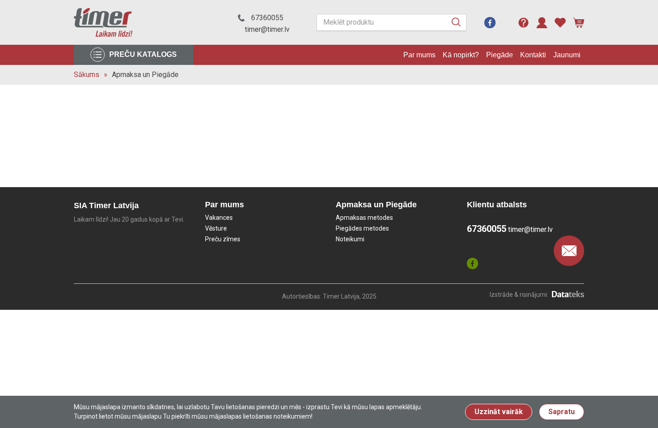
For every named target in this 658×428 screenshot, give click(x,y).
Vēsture (216, 228)
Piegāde (499, 55)
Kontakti (533, 55)
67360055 (267, 17)
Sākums (86, 74)
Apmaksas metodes (364, 217)
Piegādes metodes (362, 228)
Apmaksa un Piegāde (145, 74)
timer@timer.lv (267, 29)
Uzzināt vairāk (498, 411)
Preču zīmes (222, 239)
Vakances (219, 217)
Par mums (419, 55)
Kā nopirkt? (461, 55)
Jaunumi (567, 55)
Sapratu (561, 411)
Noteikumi (350, 239)
